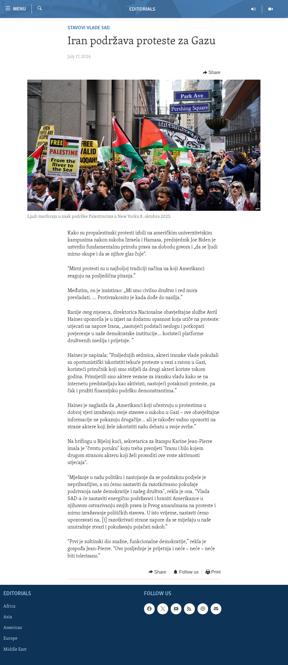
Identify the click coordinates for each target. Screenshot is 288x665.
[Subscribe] (216, 609)
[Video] (270, 9)
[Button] (212, 72)
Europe (10, 639)
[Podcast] (202, 609)
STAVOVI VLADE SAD (89, 28)
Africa (9, 606)
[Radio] (253, 9)
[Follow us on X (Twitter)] (162, 609)
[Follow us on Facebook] (149, 609)
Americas (12, 628)
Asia (7, 617)
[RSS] (189, 609)
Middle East (14, 649)
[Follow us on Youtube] (176, 609)
